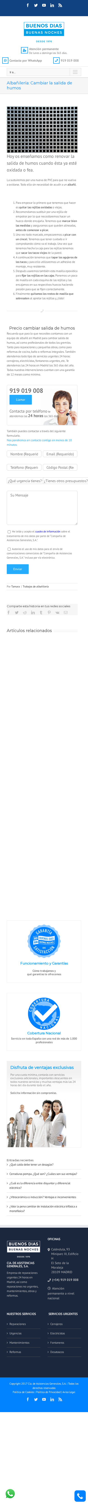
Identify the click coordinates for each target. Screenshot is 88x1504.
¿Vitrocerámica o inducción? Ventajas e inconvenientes (42, 1197)
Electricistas (57, 1333)
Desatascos (57, 1352)
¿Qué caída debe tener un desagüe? (31, 1164)
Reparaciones (17, 1324)
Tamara (15, 586)
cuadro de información (47, 531)
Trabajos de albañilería (36, 586)
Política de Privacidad (48, 1392)
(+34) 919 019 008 (65, 1280)
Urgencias (15, 1333)
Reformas (15, 1352)
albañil (71, 184)
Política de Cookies (23, 1392)
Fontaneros (57, 1343)
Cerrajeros (56, 1324)
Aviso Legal (69, 1392)
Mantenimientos (19, 1343)
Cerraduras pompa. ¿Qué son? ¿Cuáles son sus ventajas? (43, 1174)
